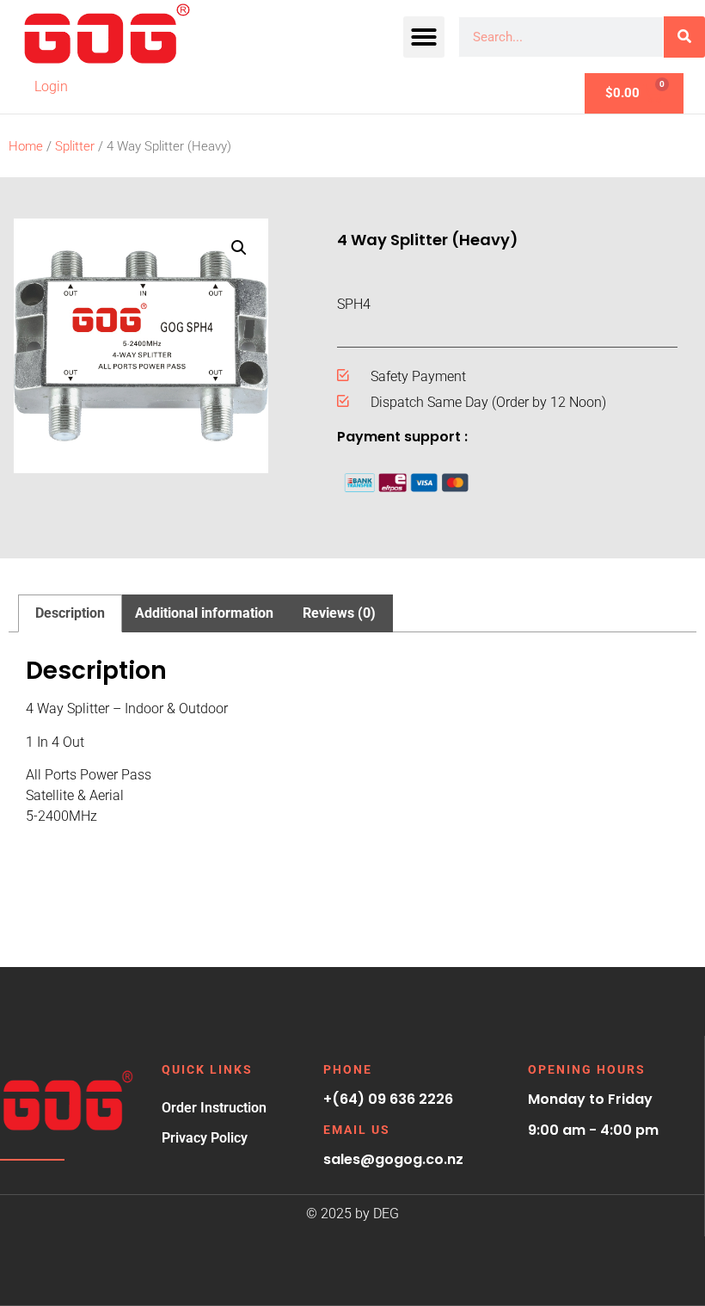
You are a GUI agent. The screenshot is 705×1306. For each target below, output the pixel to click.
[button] (423, 37)
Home (26, 146)
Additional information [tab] (204, 613)
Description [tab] (70, 613)
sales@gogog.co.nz (393, 1159)
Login (51, 86)
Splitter (75, 146)
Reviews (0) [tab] (339, 613)
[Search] (684, 37)
